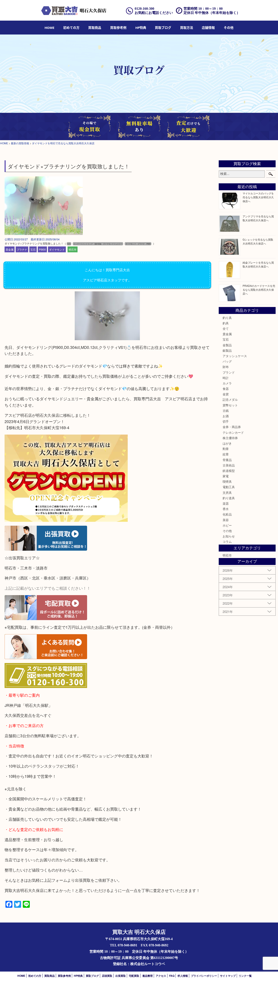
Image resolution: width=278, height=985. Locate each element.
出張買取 (120, 976)
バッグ (227, 361)
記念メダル (230, 399)
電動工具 (229, 487)
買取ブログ (163, 27)
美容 (226, 520)
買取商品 (94, 27)
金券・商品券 (232, 427)
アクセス (161, 976)
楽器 (226, 503)
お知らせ (229, 536)
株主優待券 (230, 438)
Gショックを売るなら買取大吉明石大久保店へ (258, 241)
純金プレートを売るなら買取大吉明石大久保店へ (258, 264)
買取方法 (186, 27)
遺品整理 (147, 976)
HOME (49, 27)
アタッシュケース (235, 356)
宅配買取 (134, 976)
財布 (226, 366)
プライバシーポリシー (204, 976)
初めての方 (71, 27)
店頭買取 (107, 976)
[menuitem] (49, 27)
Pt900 (42, 249)
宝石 (33, 249)
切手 (226, 421)
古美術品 (229, 465)
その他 (227, 531)
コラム (227, 541)
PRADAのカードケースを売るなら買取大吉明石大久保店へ (259, 289)
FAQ (171, 976)
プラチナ (22, 249)
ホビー (227, 525)
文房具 (227, 492)
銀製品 (227, 350)
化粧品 (227, 514)
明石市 (72, 249)
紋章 (226, 454)
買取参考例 (118, 27)
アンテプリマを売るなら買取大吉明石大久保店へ (258, 218)
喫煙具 (227, 481)
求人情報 (182, 976)
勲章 (226, 449)
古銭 (226, 410)
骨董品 (227, 460)
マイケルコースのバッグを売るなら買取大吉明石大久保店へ (258, 197)
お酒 (226, 416)
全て (226, 328)
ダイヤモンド (57, 249)
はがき (227, 443)
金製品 (227, 345)
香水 (226, 509)
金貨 (226, 394)
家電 (226, 476)
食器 (226, 388)
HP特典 (140, 27)
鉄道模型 (229, 470)
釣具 (226, 323)
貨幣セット (230, 405)
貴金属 (9, 249)
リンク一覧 (245, 976)
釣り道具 (229, 498)
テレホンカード (233, 432)
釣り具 (227, 317)
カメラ (227, 383)
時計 (226, 378)
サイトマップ (228, 976)
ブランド (229, 372)
